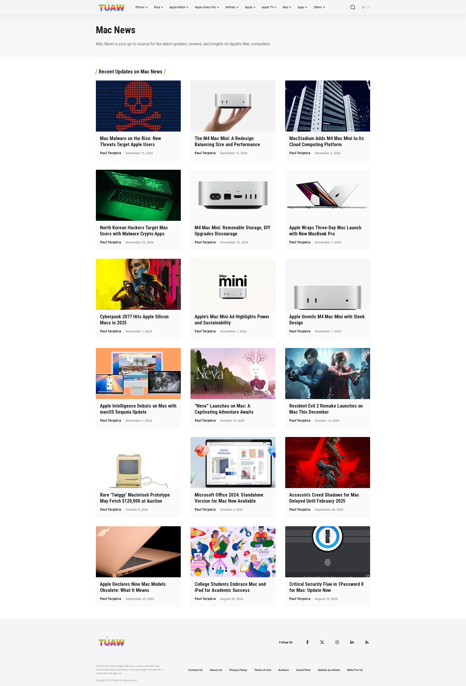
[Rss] (367, 642)
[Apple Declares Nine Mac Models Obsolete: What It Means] (138, 551)
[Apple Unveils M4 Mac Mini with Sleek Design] (327, 284)
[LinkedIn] (352, 642)
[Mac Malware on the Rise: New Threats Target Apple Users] (138, 106)
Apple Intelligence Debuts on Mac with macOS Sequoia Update (138, 409)
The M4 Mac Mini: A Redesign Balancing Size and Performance (227, 141)
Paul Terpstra (110, 153)
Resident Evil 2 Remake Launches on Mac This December (326, 409)
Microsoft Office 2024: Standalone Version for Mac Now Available (229, 498)
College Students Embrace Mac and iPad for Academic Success (230, 587)
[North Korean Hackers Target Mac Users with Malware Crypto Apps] (138, 195)
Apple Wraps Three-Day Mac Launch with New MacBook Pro (325, 231)
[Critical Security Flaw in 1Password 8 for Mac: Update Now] (327, 551)
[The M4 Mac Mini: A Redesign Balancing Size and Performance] (233, 106)
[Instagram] (337, 642)
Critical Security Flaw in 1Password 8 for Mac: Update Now (326, 587)
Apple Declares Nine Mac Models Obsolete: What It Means (133, 587)
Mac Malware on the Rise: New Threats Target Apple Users (130, 141)
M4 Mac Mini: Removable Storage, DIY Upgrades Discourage (232, 231)
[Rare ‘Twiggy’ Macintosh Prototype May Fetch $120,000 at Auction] (138, 462)
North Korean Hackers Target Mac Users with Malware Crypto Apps (134, 231)
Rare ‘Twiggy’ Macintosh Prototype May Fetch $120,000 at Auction (135, 498)
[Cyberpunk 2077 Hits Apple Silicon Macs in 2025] (138, 284)
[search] (352, 7)
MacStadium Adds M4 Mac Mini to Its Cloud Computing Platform (326, 141)
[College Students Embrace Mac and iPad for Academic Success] (233, 551)
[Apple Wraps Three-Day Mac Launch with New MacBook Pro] (327, 195)
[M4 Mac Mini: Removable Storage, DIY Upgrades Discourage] (233, 195)
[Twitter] (322, 642)
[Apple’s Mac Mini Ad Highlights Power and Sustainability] (233, 284)
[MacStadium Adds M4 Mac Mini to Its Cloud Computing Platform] (327, 106)
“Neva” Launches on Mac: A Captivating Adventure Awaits (224, 409)
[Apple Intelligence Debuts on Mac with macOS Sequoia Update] (138, 373)
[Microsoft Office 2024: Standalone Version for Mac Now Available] (233, 462)
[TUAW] (112, 7)
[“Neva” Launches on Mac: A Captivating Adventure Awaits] (233, 373)
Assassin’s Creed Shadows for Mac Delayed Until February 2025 (324, 498)
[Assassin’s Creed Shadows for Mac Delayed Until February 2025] (327, 462)
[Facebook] (307, 642)
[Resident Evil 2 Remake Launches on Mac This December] (327, 373)
